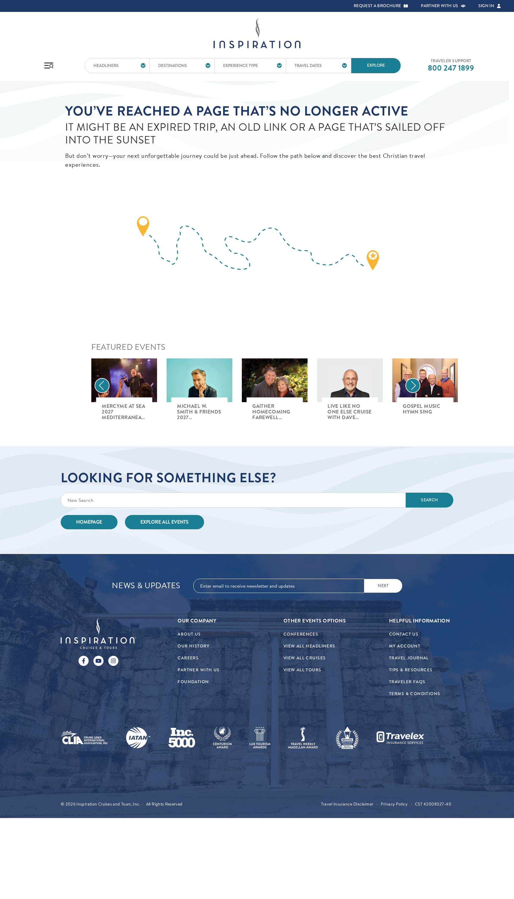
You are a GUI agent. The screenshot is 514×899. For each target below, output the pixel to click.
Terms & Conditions (415, 694)
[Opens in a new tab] (84, 738)
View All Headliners (309, 646)
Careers (188, 658)
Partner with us (439, 6)
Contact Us (404, 634)
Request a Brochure (377, 6)
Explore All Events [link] (164, 522)
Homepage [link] (89, 522)
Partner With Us (199, 670)
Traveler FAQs (407, 682)
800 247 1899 (451, 68)
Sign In (486, 6)
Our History (193, 646)
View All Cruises (304, 658)
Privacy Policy (394, 804)
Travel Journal (409, 658)
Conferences (301, 634)
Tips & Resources (411, 670)
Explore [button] (376, 65)
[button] (406, 6)
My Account (404, 646)
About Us (189, 634)
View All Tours (302, 670)
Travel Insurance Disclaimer (347, 804)
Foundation (193, 682)
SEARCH (429, 500)
